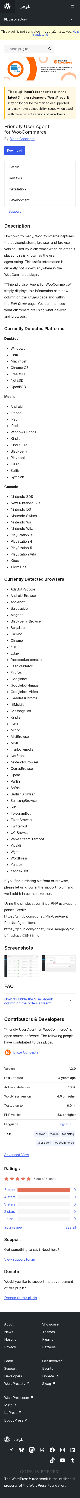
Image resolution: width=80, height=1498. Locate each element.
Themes (48, 1332)
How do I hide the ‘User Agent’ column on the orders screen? (28, 1001)
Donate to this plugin (20, 1298)
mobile (54, 1134)
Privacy (10, 1347)
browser (41, 1134)
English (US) (67, 1124)
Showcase (50, 1324)
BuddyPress (16, 1420)
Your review (13, 1227)
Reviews (15, 178)
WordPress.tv (17, 1383)
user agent (44, 1142)
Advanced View (16, 1155)
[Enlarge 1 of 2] (33, 961)
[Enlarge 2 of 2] (70, 961)
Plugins (47, 1339)
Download (14, 150)
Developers (13, 1376)
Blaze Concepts (22, 139)
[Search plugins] (49, 49)
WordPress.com (18, 1398)
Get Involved (52, 1361)
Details (14, 167)
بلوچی (18, 1439)
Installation (17, 189)
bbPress (13, 1412)
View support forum (19, 1259)
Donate (50, 1376)
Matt (10, 1405)
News (8, 1332)
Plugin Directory (15, 19)
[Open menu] (73, 6)
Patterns (49, 1347)
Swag (48, 1383)
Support (15, 211)
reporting (68, 1134)
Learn (8, 1361)
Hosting (10, 1339)
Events (47, 1368)
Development (19, 200)
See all (70, 1227)
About (9, 1324)
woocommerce (64, 1142)
